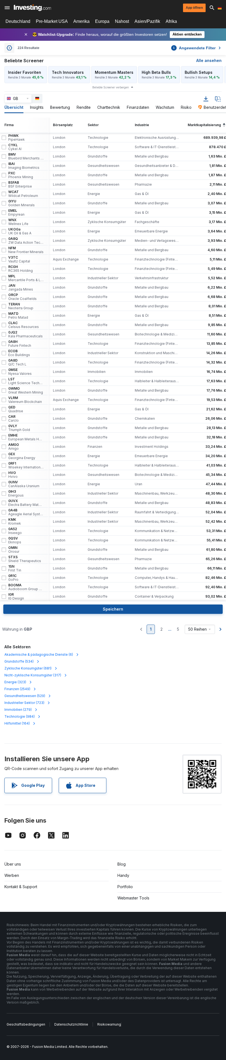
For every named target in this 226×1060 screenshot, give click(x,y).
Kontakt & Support (20, 886)
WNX (18, 222)
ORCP (22, 297)
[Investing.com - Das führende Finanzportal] (32, 7)
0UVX (26, 503)
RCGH (20, 269)
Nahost (122, 21)
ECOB (19, 353)
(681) (28, 668)
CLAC (23, 325)
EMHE (26, 437)
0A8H (19, 344)
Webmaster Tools (133, 898)
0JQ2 (25, 334)
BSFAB (20, 184)
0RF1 (26, 465)
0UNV (23, 484)
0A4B (26, 512)
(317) (32, 675)
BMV (26, 156)
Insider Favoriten (24, 72)
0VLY (19, 428)
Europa (102, 21)
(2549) (17, 689)
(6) (38, 654)
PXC (20, 175)
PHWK (16, 138)
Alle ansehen (209, 60)
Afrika (171, 21)
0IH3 (16, 493)
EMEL (16, 212)
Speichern (113, 609)
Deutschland (18, 21)
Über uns (12, 864)
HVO (13, 475)
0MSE (20, 372)
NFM (26, 250)
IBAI (23, 166)
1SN (14, 568)
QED (15, 409)
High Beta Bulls (156, 72)
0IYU (21, 203)
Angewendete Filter (194, 48)
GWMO (25, 390)
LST (26, 381)
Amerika (81, 21)
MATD (18, 315)
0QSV (14, 540)
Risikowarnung (109, 1024)
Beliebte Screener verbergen (110, 87)
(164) (17, 723)
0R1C (13, 578)
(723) (24, 703)
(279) (18, 709)
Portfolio (125, 886)
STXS (24, 559)
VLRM (25, 400)
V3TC (19, 259)
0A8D (17, 362)
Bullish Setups (198, 72)
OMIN (13, 550)
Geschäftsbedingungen (26, 1024)
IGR (16, 596)
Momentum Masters (114, 72)
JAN (20, 287)
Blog (121, 864)
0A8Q (26, 241)
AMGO (13, 447)
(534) (19, 661)
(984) (19, 716)
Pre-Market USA (52, 21)
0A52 (15, 531)
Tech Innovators (68, 72)
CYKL (14, 147)
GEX (21, 456)
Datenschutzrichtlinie (71, 1024)
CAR (13, 418)
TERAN (20, 306)
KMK (14, 521)
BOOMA (26, 587)
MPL (26, 278)
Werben (11, 875)
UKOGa (19, 231)
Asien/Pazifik (147, 21)
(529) (24, 696)
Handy (123, 875)
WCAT (23, 194)
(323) (15, 682)
